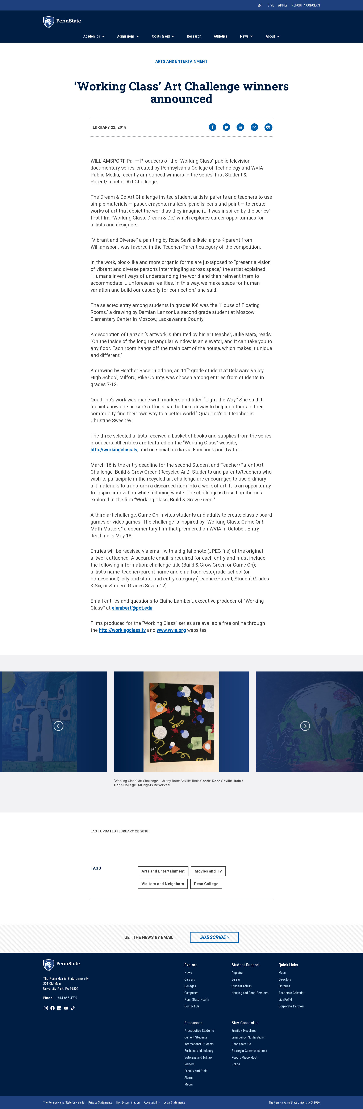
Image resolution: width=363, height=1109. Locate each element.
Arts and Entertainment (181, 61)
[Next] (304, 725)
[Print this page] (268, 127)
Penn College (206, 884)
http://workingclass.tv (114, 450)
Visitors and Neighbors (163, 884)
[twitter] (226, 127)
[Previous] (58, 725)
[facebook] (212, 127)
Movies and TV (208, 871)
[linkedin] (240, 127)
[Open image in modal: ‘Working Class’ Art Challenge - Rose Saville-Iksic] (181, 721)
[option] (181, 729)
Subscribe (213, 937)
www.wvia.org (171, 630)
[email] (254, 127)
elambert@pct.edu (132, 608)
